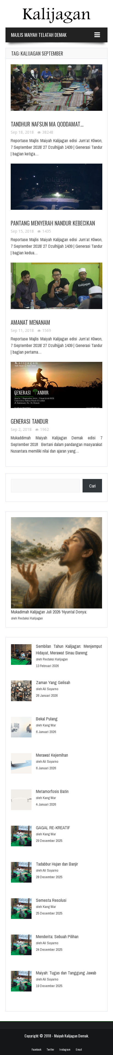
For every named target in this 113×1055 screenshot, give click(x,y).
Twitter (50, 1049)
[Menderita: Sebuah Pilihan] (21, 946)
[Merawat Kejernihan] (21, 764)
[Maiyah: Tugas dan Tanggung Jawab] (21, 982)
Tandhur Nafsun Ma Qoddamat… (47, 124)
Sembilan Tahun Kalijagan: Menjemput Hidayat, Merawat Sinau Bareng (69, 649)
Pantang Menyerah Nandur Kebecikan (53, 223)
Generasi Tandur (29, 421)
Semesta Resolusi (51, 900)
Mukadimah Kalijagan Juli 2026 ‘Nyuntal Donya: (49, 612)
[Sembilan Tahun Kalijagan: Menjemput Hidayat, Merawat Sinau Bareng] (21, 655)
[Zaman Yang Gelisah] (21, 692)
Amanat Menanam (30, 322)
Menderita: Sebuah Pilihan (57, 936)
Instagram (64, 1049)
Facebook (36, 1049)
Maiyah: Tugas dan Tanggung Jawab (66, 973)
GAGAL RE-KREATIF (53, 828)
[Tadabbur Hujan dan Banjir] (21, 873)
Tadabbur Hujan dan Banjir (57, 864)
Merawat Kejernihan (52, 755)
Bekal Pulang (47, 719)
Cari (92, 486)
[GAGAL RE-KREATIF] (21, 837)
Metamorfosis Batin (52, 791)
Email (79, 1049)
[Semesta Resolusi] (21, 909)
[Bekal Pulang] (21, 728)
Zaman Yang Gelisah (53, 682)
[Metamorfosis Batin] (21, 800)
